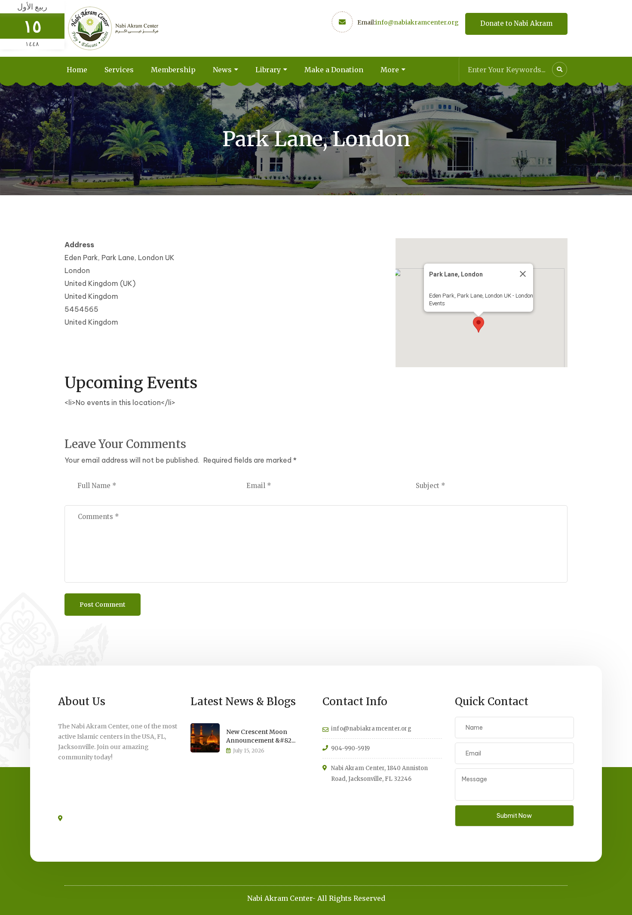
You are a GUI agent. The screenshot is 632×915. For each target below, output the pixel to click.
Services (119, 69)
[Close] (522, 274)
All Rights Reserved (351, 898)
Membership (173, 69)
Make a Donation (333, 69)
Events (437, 303)
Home (77, 69)
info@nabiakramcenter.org (417, 22)
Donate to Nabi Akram (516, 23)
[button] (478, 324)
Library (268, 69)
